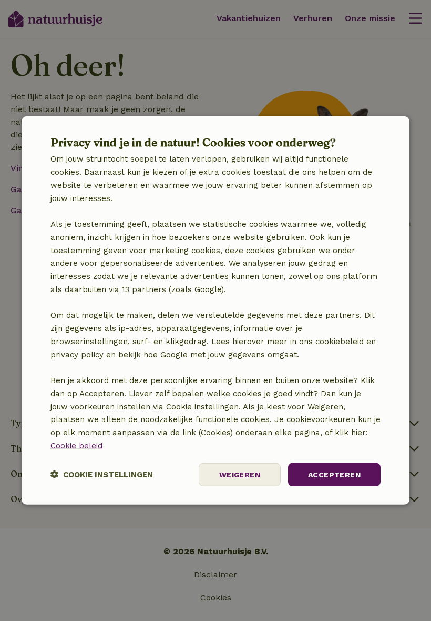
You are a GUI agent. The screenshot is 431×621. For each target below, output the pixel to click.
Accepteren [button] (334, 474)
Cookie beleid (76, 445)
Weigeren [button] (239, 474)
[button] (101, 474)
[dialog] (215, 310)
